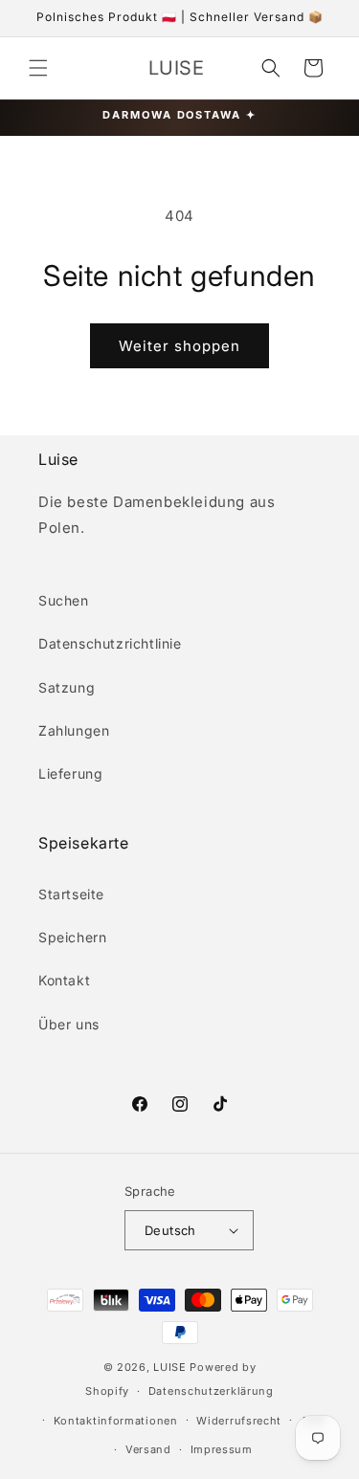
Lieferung (70, 773)
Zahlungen (73, 730)
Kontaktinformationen (116, 1420)
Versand (148, 1449)
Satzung (66, 687)
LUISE (170, 1367)
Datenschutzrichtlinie (110, 643)
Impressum (222, 1449)
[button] (38, 68)
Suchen (63, 600)
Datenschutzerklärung (211, 1391)
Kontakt (64, 980)
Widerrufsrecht (238, 1420)
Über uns (69, 1024)
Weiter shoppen (179, 346)
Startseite (71, 894)
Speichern (72, 937)
